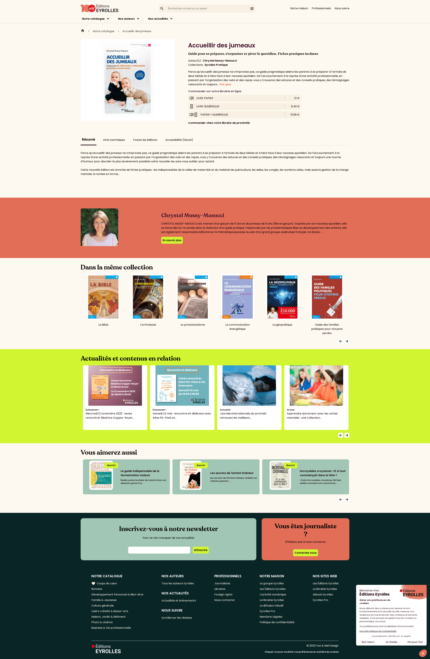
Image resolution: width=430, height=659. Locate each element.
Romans (96, 589)
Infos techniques (114, 140)
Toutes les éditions (145, 140)
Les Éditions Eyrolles (273, 589)
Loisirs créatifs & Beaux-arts (109, 611)
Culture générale (102, 606)
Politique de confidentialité (277, 622)
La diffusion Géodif (272, 606)
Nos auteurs (126, 19)
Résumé (88, 139)
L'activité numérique (273, 594)
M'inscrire (200, 550)
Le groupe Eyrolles (272, 583)
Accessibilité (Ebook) (179, 140)
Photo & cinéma (102, 622)
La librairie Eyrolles (272, 600)
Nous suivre (342, 8)
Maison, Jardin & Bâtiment (108, 617)
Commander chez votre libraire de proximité (219, 123)
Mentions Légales (271, 617)
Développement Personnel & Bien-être (117, 594)
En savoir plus (172, 240)
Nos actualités (158, 19)
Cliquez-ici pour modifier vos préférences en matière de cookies (302, 651)
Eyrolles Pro (267, 611)
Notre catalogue (93, 19)
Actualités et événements (179, 600)
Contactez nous (305, 553)
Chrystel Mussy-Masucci (220, 61)
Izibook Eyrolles (323, 594)
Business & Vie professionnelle (111, 628)
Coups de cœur (104, 583)
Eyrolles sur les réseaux (177, 618)
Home (83, 31)
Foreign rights (223, 594)
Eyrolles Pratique (216, 65)
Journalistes (222, 583)
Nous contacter (224, 600)
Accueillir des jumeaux (136, 31)
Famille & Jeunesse (104, 600)
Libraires (219, 589)
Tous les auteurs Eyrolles (178, 583)
